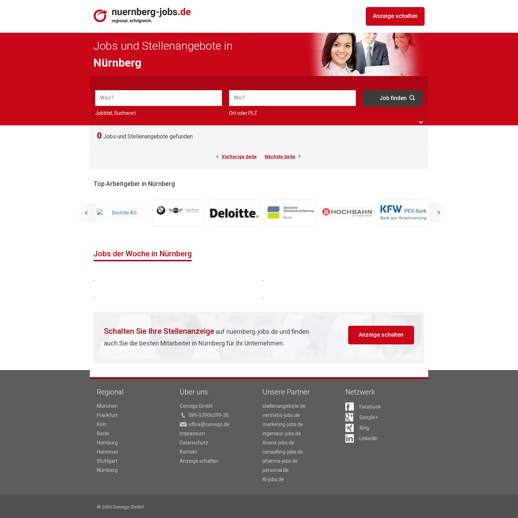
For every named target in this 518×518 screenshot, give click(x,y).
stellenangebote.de (284, 406)
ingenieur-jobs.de (282, 433)
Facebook (370, 407)
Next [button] (439, 212)
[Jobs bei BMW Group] (178, 212)
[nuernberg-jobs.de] (142, 15)
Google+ (368, 417)
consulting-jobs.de (283, 452)
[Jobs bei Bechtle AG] (121, 212)
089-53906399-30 (209, 415)
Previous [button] (85, 212)
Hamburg (107, 442)
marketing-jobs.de (283, 424)
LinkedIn (368, 438)
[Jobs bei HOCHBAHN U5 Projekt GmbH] (347, 212)
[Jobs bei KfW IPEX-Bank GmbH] (403, 212)
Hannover (107, 452)
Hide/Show (421, 122)
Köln (101, 424)
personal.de (276, 470)
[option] (121, 212)
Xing (364, 428)
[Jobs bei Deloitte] (234, 212)
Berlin (103, 433)
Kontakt (188, 452)
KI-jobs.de (273, 479)
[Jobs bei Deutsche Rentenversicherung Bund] (290, 212)
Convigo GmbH (196, 406)
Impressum (192, 433)
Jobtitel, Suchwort (115, 113)
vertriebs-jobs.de (281, 415)
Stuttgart (107, 461)
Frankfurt (107, 415)
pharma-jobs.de (280, 461)
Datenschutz (194, 442)
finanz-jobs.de (278, 442)
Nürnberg (107, 470)
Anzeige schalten (395, 16)
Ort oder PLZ (243, 113)
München (107, 406)
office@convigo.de (209, 424)
